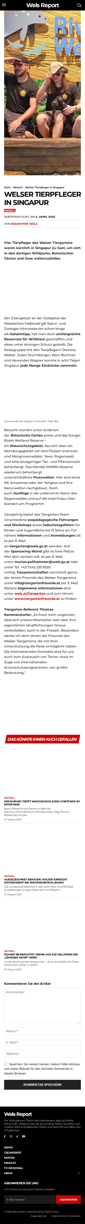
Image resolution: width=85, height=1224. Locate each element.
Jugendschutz (39, 1216)
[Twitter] (18, 232)
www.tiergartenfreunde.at (37, 599)
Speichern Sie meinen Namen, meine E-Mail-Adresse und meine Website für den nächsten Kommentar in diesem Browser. (42, 1068)
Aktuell (17, 187)
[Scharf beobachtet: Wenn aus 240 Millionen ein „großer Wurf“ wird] (42, 922)
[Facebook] (8, 232)
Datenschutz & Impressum (66, 1216)
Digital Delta (51, 1211)
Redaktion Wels (24, 223)
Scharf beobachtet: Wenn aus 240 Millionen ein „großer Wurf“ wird (41, 956)
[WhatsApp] (37, 232)
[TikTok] (17, 1136)
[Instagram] (11, 1136)
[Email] (46, 232)
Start (7, 187)
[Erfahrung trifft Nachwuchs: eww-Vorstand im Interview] (42, 769)
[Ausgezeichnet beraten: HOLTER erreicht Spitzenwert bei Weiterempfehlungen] (42, 848)
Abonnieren (68, 1199)
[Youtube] (23, 1136)
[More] (65, 232)
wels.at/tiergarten (30, 594)
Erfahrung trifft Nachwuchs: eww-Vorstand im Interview (42, 803)
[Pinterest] (27, 232)
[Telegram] (56, 232)
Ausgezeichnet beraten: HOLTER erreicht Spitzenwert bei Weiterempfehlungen (35, 881)
